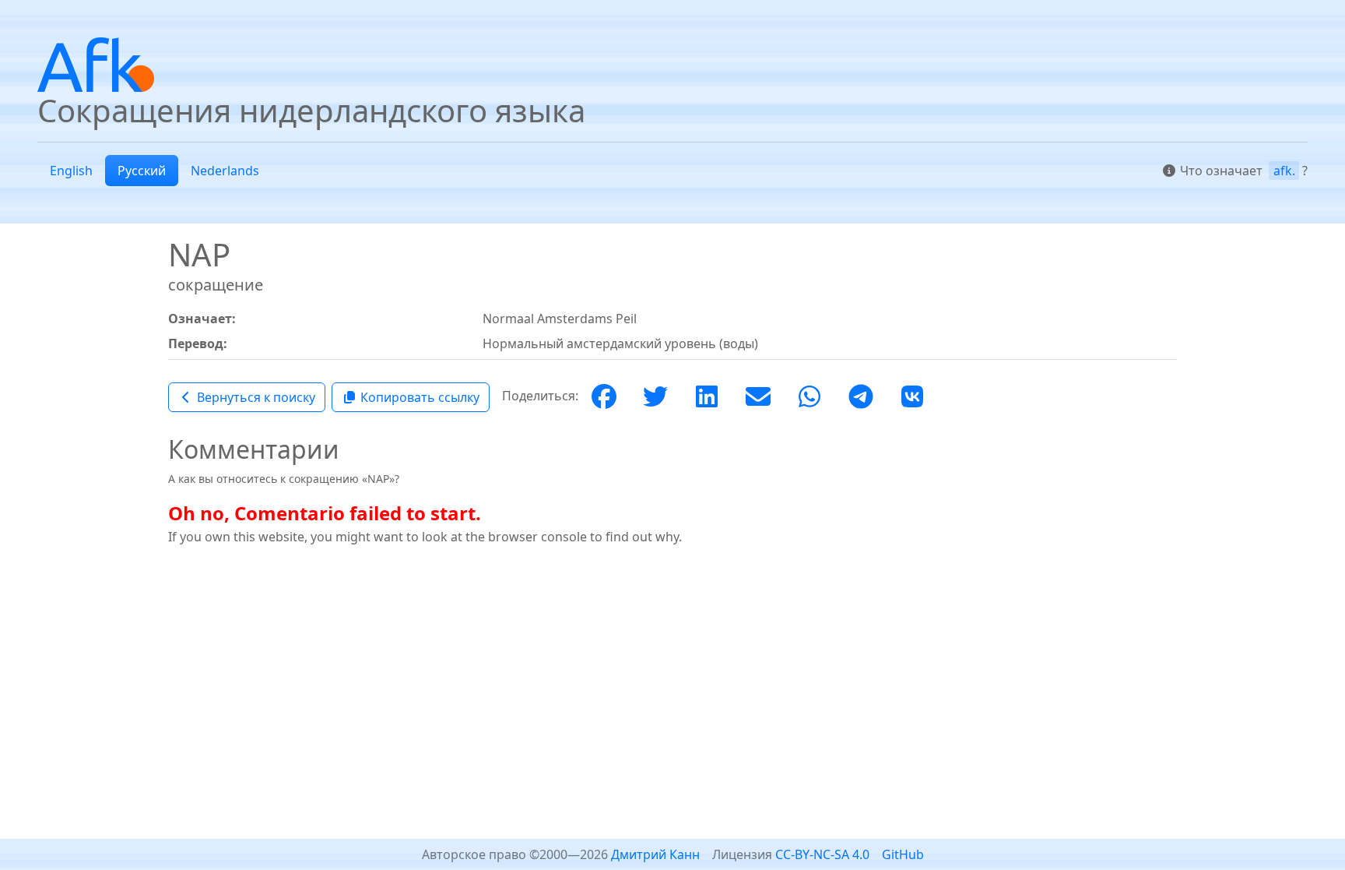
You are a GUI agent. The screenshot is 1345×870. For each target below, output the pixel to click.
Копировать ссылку (419, 397)
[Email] (758, 397)
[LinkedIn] (706, 397)
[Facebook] (604, 397)
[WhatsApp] (809, 397)
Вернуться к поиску (256, 397)
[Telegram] (861, 397)
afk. (1284, 170)
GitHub (903, 854)
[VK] (912, 397)
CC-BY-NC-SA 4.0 (822, 854)
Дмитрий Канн (655, 854)
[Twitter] (655, 397)
